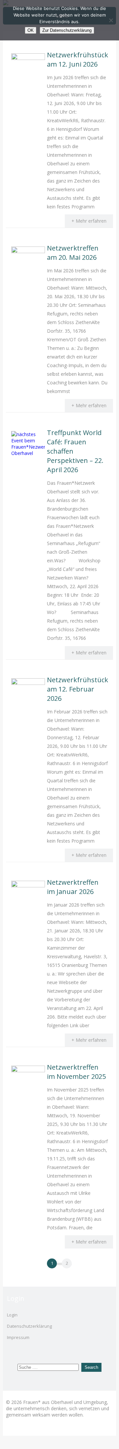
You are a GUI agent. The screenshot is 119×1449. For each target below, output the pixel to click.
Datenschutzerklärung (29, 1326)
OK (30, 30)
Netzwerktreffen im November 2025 (76, 1072)
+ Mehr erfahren (88, 221)
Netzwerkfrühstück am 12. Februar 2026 (77, 689)
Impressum (18, 1337)
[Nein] (110, 20)
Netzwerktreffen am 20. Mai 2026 (73, 253)
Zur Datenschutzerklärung (67, 30)
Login (12, 1315)
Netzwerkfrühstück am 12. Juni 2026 (77, 59)
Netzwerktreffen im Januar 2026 (73, 887)
